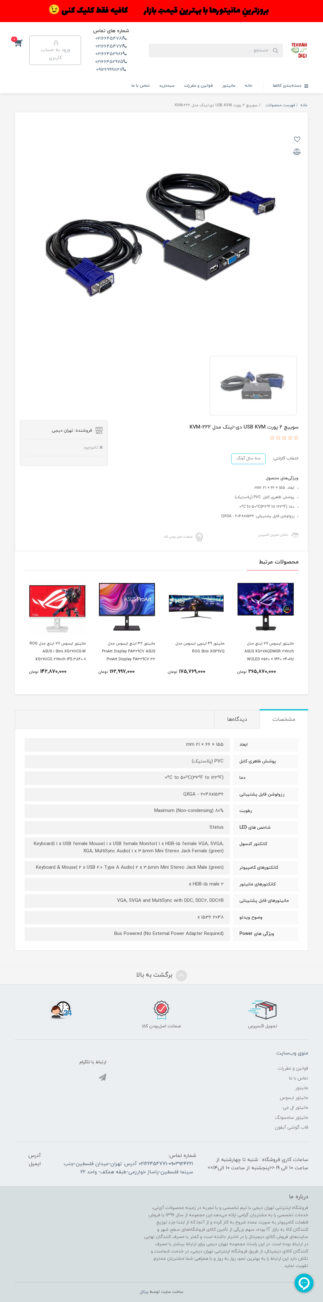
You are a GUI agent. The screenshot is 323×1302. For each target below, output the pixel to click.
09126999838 (109, 70)
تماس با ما (141, 86)
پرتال (144, 1292)
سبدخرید (166, 86)
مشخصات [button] (284, 719)
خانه (248, 86)
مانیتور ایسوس (294, 1098)
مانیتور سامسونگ (291, 1118)
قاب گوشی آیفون (291, 1127)
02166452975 (109, 62)
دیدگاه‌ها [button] (237, 719)
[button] (22, 43)
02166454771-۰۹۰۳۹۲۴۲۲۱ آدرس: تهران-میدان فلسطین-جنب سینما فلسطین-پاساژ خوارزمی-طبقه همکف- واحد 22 (128, 1168)
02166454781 (109, 38)
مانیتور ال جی (295, 1108)
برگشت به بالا (155, 975)
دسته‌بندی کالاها (288, 86)
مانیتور (228, 86)
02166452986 (109, 54)
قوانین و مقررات (198, 86)
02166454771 (109, 46)
